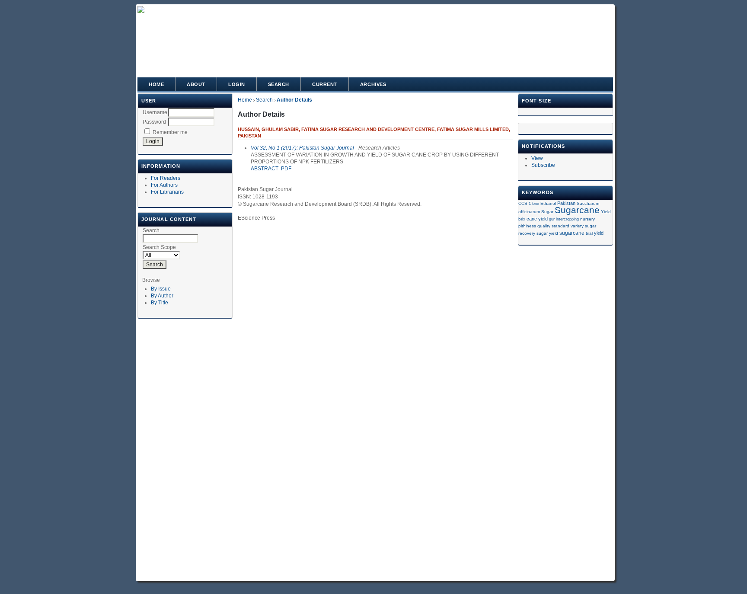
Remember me (170, 132)
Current (324, 84)
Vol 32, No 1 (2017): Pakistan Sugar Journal (302, 148)
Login (236, 84)
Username (155, 112)
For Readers (165, 178)
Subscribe (543, 165)
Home (156, 84)
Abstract (264, 169)
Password (154, 122)
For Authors (164, 185)
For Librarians (167, 192)
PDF (286, 169)
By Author (162, 296)
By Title (159, 303)
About (196, 84)
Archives (373, 84)
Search (278, 84)
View (537, 158)
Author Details (294, 100)
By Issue (161, 289)
